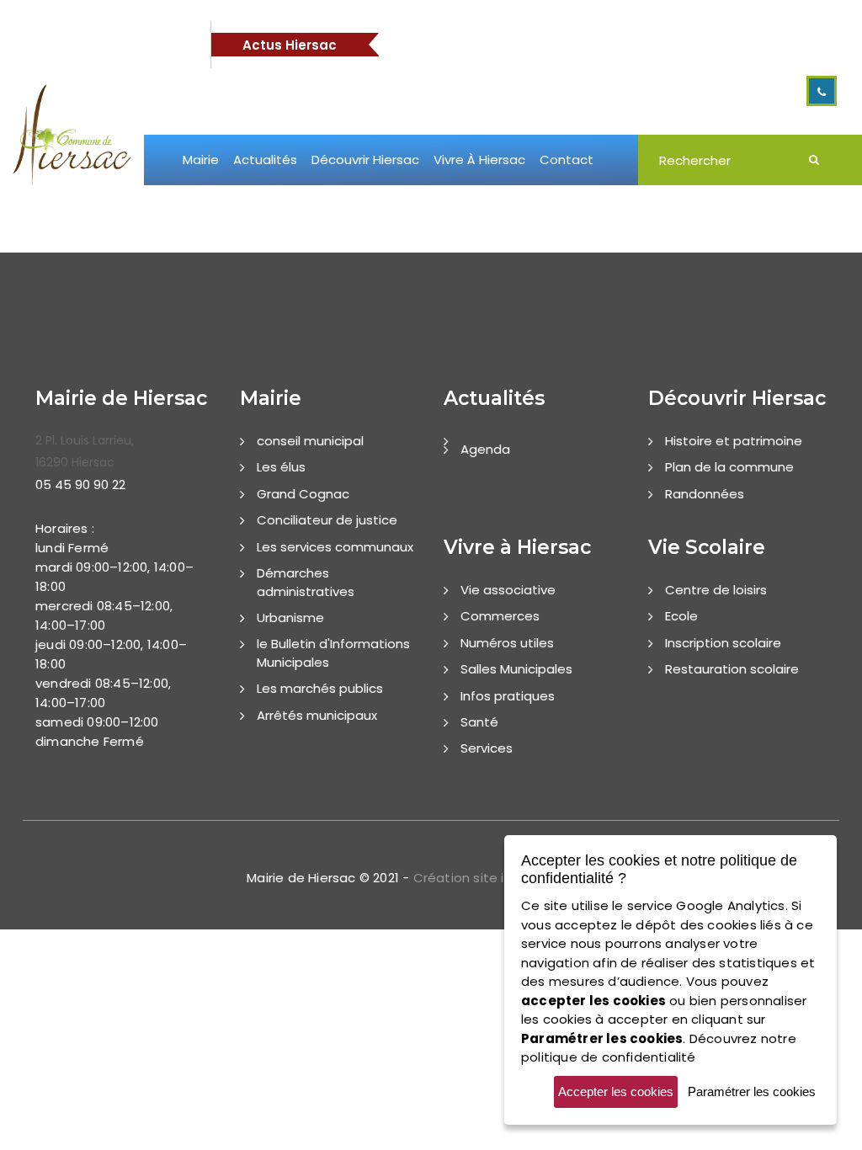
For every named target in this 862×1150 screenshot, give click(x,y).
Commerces (500, 616)
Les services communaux (335, 547)
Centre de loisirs (716, 590)
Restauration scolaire (732, 669)
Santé (479, 722)
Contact (566, 159)
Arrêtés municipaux (317, 715)
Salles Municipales (516, 669)
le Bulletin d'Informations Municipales (333, 652)
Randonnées (704, 494)
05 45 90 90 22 (80, 484)
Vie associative (508, 590)
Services (486, 748)
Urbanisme (290, 617)
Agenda (485, 449)
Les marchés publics (320, 688)
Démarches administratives (305, 581)
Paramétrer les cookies (752, 1091)
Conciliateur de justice (327, 520)
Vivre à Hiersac (479, 159)
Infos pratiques (507, 696)
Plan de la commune (729, 467)
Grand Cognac (303, 494)
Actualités (265, 159)
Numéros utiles (507, 643)
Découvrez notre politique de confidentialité (658, 1048)
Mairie (201, 159)
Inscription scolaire (723, 643)
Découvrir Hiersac (365, 159)
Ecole (681, 616)
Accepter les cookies (615, 1091)
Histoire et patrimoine (733, 441)
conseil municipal (310, 441)
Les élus (281, 467)
